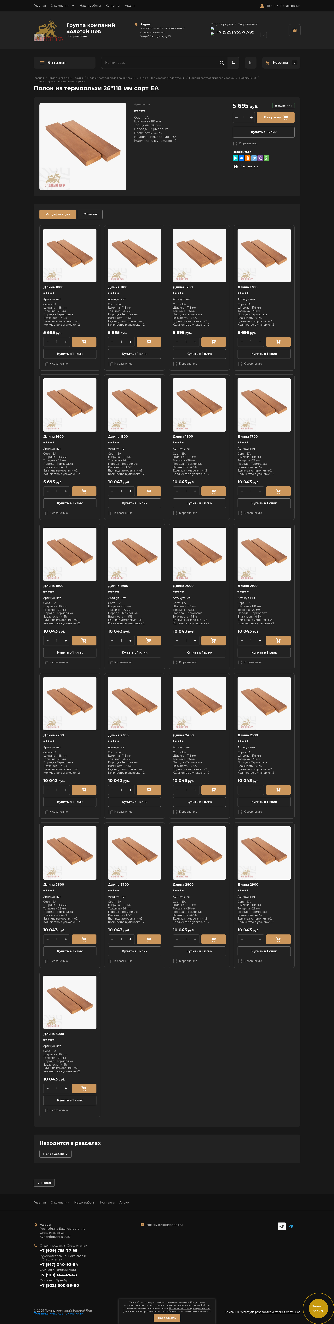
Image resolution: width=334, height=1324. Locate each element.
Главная (40, 5)
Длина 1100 (117, 287)
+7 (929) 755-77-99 (235, 32)
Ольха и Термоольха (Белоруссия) (162, 77)
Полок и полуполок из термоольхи (211, 77)
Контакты (113, 5)
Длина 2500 (248, 735)
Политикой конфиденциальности (189, 1308)
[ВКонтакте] (241, 158)
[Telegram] (254, 158)
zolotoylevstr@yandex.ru (165, 1225)
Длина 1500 (118, 436)
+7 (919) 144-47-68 (58, 1275)
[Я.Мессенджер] (235, 158)
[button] (267, 6)
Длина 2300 (118, 735)
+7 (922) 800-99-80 (59, 1285)
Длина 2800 (183, 884)
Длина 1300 (247, 287)
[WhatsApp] (266, 158)
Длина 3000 (53, 1034)
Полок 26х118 (247, 77)
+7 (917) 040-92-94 (59, 1264)
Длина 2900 (248, 884)
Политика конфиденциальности (58, 1313)
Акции (130, 5)
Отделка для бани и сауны (66, 77)
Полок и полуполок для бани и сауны (111, 77)
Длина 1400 (53, 436)
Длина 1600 (183, 436)
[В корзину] (84, 342)
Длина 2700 (118, 884)
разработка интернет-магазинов (277, 1312)
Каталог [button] (56, 62)
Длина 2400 (183, 735)
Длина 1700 (248, 436)
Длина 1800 (53, 586)
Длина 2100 (247, 586)
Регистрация (290, 6)
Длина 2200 (53, 735)
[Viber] (260, 158)
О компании (60, 5)
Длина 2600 (53, 884)
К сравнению (248, 143)
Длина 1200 (183, 287)
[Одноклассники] (247, 158)
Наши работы (90, 5)
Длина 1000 (53, 287)
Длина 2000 (183, 586)
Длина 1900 (118, 586)
